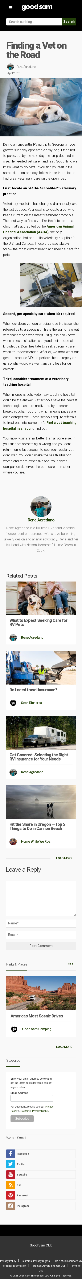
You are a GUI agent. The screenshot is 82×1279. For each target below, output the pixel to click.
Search (69, 22)
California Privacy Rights (34, 1111)
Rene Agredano (26, 66)
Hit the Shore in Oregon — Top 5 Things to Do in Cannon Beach (37, 826)
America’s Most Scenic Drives (37, 1015)
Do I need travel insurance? (33, 689)
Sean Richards (31, 703)
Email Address (19, 1092)
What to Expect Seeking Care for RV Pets (38, 622)
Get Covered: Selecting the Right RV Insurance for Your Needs (38, 757)
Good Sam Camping (36, 1029)
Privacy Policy (8, 1261)
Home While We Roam (37, 841)
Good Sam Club (41, 1245)
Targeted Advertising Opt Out (48, 1265)
